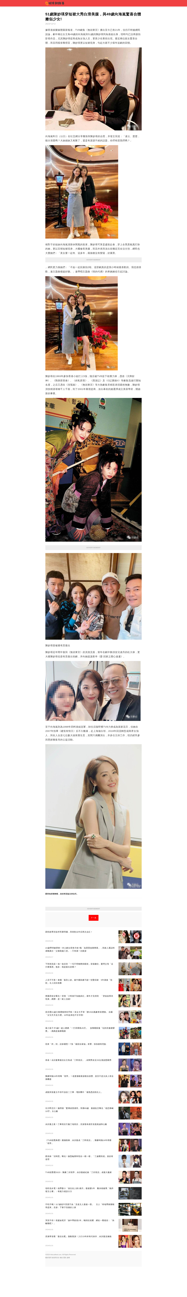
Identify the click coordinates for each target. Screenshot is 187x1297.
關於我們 (48, 1257)
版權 (68, 1257)
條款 (61, 1257)
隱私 (64, 1257)
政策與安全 (55, 1257)
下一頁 (93, 918)
